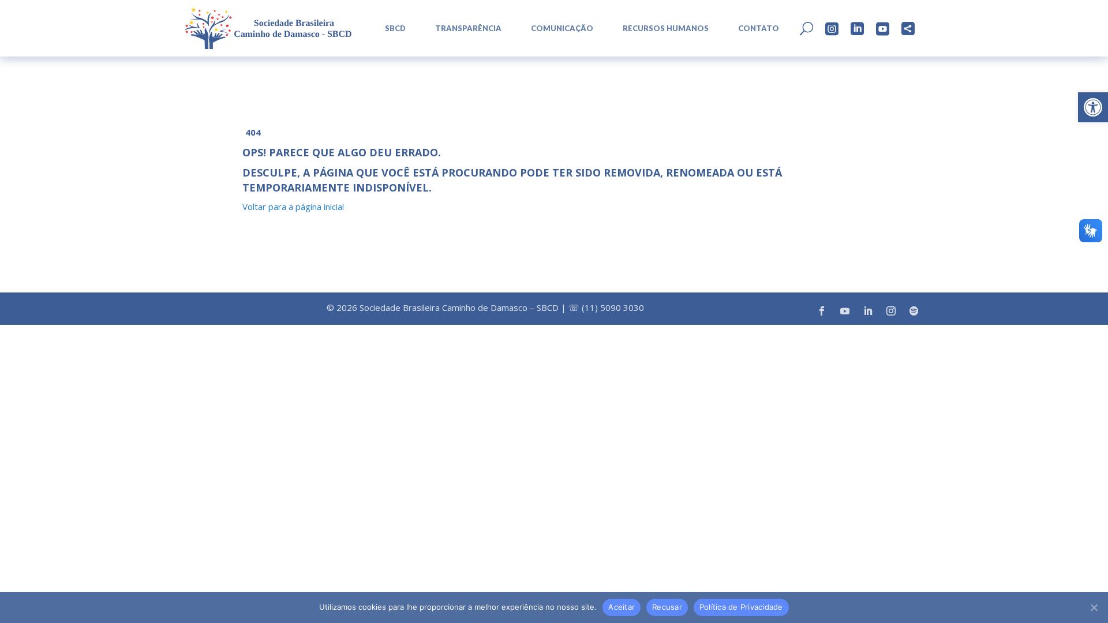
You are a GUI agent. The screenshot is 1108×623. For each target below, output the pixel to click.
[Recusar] (1093, 607)
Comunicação (562, 28)
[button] (1093, 107)
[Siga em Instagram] (891, 311)
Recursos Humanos (666, 28)
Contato (758, 28)
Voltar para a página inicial (293, 206)
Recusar (667, 606)
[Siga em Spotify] (914, 311)
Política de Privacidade (741, 606)
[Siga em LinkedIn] (868, 311)
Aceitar (621, 606)
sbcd (395, 28)
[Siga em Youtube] (845, 311)
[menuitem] (391, 28)
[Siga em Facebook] (822, 311)
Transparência (468, 28)
